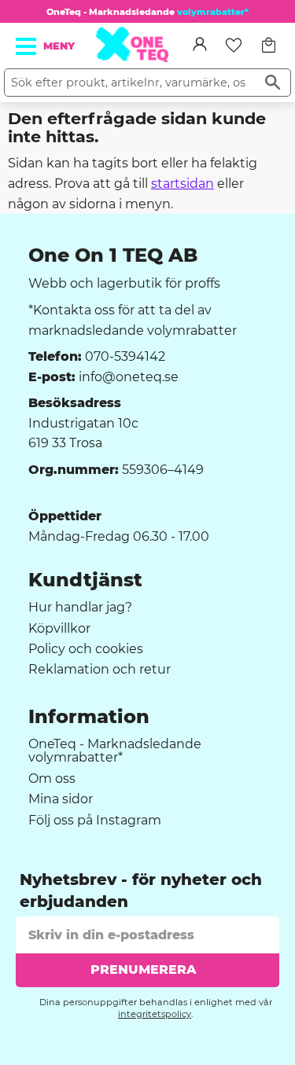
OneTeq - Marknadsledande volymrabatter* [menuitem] (114, 751)
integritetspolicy (154, 1013)
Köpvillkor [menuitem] (59, 629)
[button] (27, 46)
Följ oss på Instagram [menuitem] (94, 820)
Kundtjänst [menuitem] (85, 580)
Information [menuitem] (88, 717)
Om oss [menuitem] (52, 779)
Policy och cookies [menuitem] (85, 649)
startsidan (182, 183)
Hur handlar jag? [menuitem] (80, 607)
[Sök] (272, 82)
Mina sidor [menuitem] (60, 799)
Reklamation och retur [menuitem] (99, 670)
